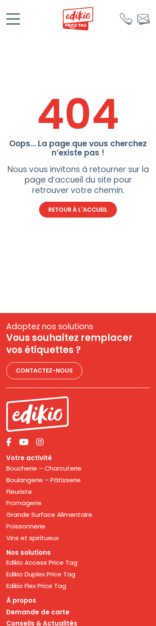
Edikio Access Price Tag (41, 562)
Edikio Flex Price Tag (36, 586)
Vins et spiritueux (32, 538)
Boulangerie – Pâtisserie (43, 480)
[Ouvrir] (13, 19)
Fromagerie (24, 503)
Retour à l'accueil (78, 209)
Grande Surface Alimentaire (49, 515)
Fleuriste (19, 492)
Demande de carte (37, 612)
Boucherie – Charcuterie (44, 468)
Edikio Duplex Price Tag (40, 574)
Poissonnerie (25, 526)
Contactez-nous (44, 370)
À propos (21, 600)
